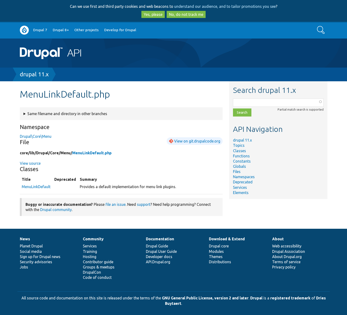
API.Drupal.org (158, 262)
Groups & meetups (98, 267)
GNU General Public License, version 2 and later (205, 298)
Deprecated (243, 182)
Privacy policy (284, 267)
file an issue (116, 204)
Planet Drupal (31, 246)
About (278, 239)
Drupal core (219, 246)
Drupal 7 (40, 30)
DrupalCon (92, 272)
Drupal (256, 298)
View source (30, 163)
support (143, 204)
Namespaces (244, 177)
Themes (216, 257)
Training (90, 251)
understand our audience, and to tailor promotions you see (225, 6)
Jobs (24, 267)
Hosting (89, 257)
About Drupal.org (287, 257)
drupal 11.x (34, 74)
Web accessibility (286, 246)
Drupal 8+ (61, 30)
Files (237, 171)
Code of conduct (97, 277)
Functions (241, 156)
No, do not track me (186, 14)
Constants (242, 161)
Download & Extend (227, 239)
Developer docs (159, 257)
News (25, 239)
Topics (239, 145)
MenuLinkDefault (36, 187)
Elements (241, 192)
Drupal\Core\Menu (35, 136)
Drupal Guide (157, 246)
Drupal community (56, 209)
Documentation (160, 239)
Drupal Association (288, 251)
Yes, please (153, 14)
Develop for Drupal (120, 30)
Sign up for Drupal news (40, 257)
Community (93, 239)
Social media (31, 251)
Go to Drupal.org (24, 30)
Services (240, 187)
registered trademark (290, 298)
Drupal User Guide (161, 251)
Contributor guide (98, 262)
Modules (216, 251)
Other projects (86, 30)
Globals (239, 166)
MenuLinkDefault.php (92, 153)
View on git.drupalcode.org (197, 141)
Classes (239, 151)
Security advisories (36, 262)
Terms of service (286, 262)
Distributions (220, 262)
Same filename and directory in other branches (67, 114)
